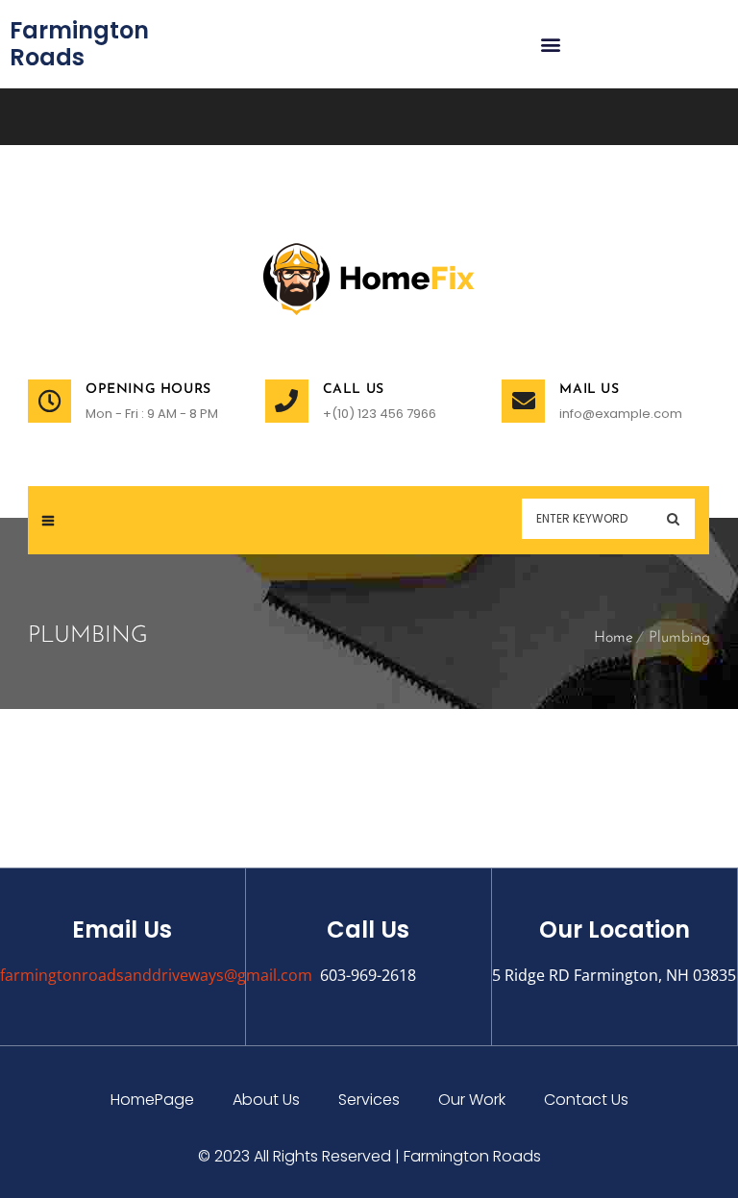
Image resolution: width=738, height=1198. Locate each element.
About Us (266, 1099)
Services (369, 1099)
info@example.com (620, 413)
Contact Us (586, 1099)
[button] (550, 45)
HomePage (152, 1099)
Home (613, 638)
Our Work (471, 1099)
